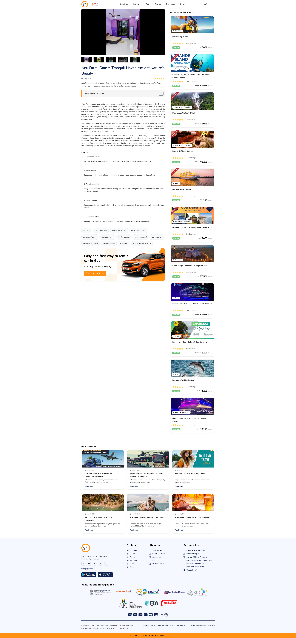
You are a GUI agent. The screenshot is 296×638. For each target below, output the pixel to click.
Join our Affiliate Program (196, 557)
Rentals (136, 4)
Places (158, 4)
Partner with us (158, 564)
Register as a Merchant (195, 550)
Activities (124, 4)
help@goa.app (87, 568)
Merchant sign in (192, 554)
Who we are (157, 550)
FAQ (154, 560)
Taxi (147, 4)
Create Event (191, 570)
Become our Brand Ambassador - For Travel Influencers (199, 562)
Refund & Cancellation (179, 625)
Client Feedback (158, 554)
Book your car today (95, 273)
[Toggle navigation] (213, 4)
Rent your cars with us (195, 566)
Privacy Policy (162, 625)
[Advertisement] (125, 317)
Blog (132, 567)
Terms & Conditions (198, 625)
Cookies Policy (149, 625)
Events (183, 4)
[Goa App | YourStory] (169, 603)
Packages (170, 4)
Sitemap (211, 625)
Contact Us (156, 557)
